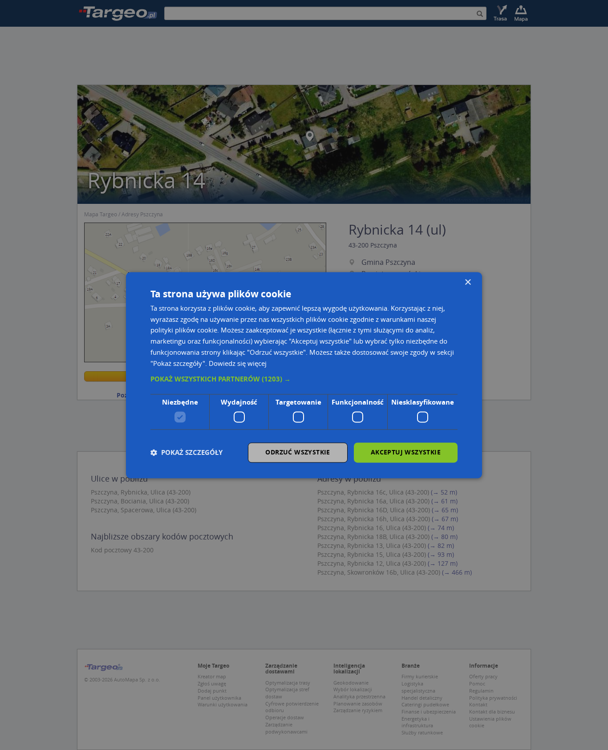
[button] (304, 380)
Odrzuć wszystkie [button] (297, 452)
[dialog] (304, 375)
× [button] (467, 282)
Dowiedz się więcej (238, 363)
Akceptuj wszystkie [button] (406, 452)
